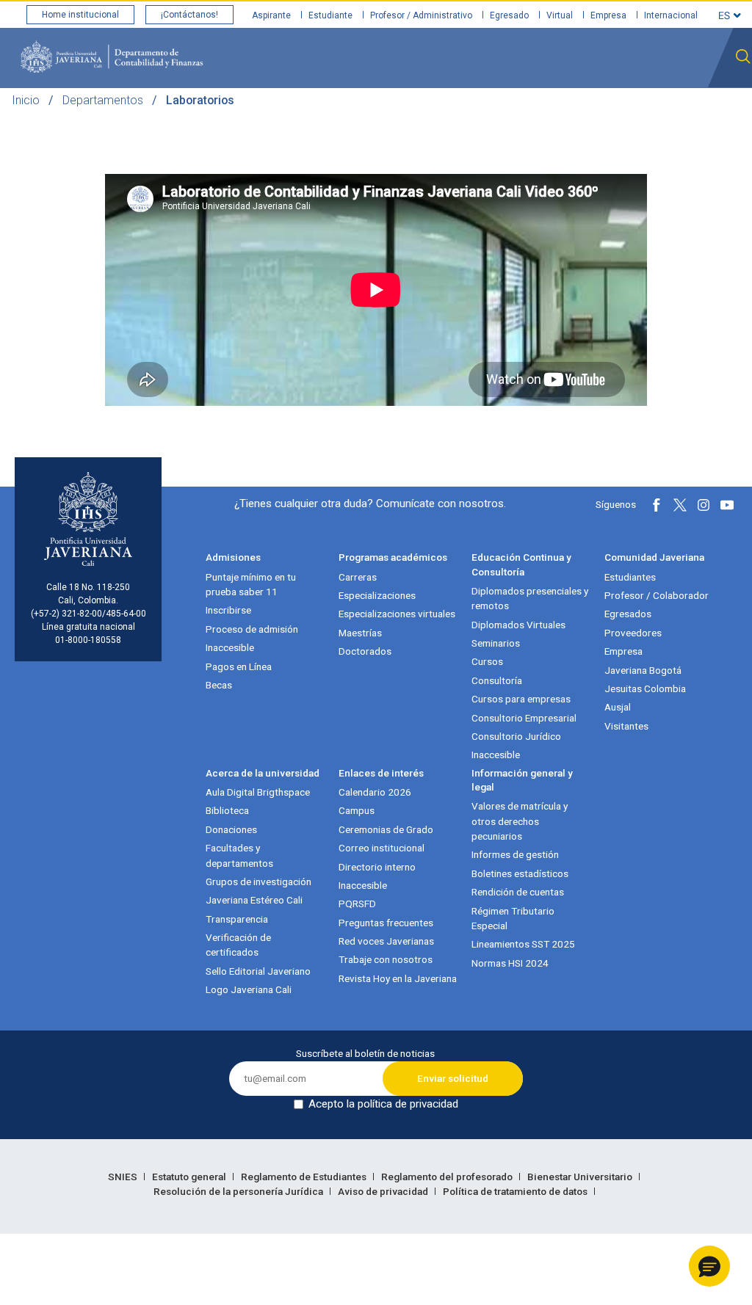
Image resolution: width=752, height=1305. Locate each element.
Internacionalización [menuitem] (648, 116)
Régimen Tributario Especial (512, 918)
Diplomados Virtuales (518, 624)
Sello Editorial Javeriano (258, 971)
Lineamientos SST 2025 (523, 944)
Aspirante (271, 15)
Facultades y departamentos (239, 855)
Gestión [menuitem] (558, 116)
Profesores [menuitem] (297, 116)
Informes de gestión (515, 854)
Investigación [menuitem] (488, 116)
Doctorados (365, 651)
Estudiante (330, 15)
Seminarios (495, 643)
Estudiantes (630, 577)
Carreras (358, 577)
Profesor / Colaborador (656, 595)
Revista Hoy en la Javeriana (398, 978)
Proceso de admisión (252, 629)
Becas (219, 685)
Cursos (487, 661)
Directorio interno (377, 867)
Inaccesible (230, 647)
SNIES (124, 1176)
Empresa (608, 15)
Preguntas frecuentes (386, 922)
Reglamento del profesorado (448, 1176)
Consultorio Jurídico (516, 736)
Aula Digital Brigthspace (258, 792)
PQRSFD (357, 903)
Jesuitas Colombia (645, 688)
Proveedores (633, 633)
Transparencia (237, 919)
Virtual (559, 15)
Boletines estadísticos (519, 873)
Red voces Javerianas (386, 941)
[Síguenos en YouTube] (727, 505)
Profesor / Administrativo (421, 15)
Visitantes (626, 726)
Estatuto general (190, 1176)
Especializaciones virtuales (397, 613)
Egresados (627, 613)
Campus (357, 810)
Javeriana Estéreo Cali (254, 900)
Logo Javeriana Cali (249, 989)
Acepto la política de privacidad (383, 1103)
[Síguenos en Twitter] (680, 505)
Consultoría (496, 680)
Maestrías (360, 633)
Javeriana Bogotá (643, 670)
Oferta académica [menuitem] (389, 116)
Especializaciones (377, 595)
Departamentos (102, 100)
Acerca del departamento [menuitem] (185, 116)
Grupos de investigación (258, 881)
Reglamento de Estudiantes (305, 1176)
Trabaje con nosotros (386, 959)
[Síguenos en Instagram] (703, 505)
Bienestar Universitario (580, 1176)
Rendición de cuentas (517, 892)
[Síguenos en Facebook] (656, 505)
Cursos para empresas (521, 699)
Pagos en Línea (239, 666)
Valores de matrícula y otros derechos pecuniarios (519, 821)
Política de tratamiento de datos (516, 1191)
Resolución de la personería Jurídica (239, 1191)
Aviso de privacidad (384, 1191)
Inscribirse (228, 610)
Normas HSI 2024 (510, 963)
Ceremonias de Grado (386, 829)
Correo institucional (381, 848)
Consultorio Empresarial (523, 718)
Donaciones (231, 829)
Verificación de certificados (238, 944)
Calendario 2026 (375, 792)
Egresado (509, 15)
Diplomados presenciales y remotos (529, 598)
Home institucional (80, 15)
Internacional (671, 15)
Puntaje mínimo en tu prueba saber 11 (251, 584)
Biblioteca (227, 810)
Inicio (26, 100)
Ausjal (617, 707)
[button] (709, 1266)
